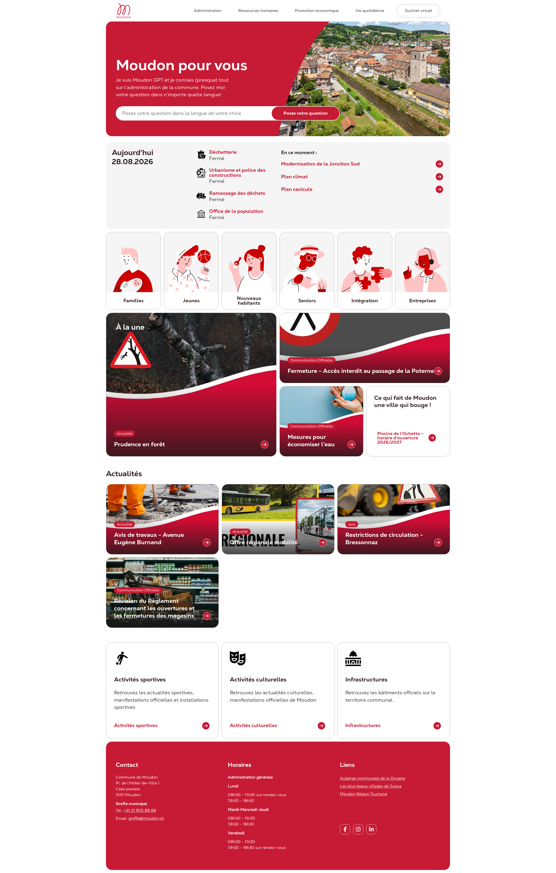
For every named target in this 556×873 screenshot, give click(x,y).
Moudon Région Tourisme (363, 793)
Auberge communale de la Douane (372, 778)
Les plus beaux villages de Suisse (371, 786)
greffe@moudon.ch (146, 818)
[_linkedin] (371, 829)
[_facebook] (345, 829)
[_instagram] (358, 829)
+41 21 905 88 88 (140, 810)
